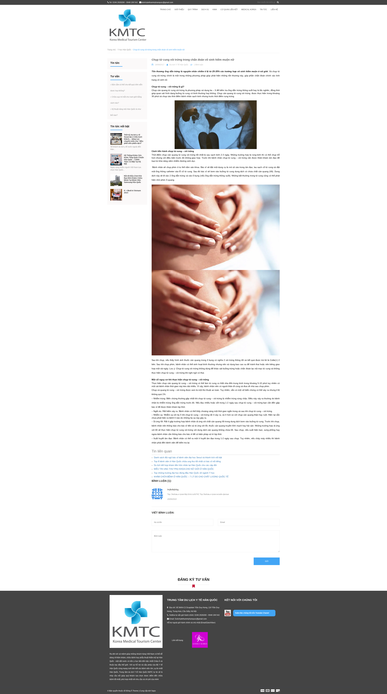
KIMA (215, 9)
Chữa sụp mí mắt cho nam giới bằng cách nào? (126, 100)
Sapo (153, 691)
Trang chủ (165, 9)
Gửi (266, 561)
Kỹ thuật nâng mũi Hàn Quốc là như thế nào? (125, 112)
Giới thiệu (179, 9)
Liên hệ (274, 9)
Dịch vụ (205, 9)
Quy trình (193, 9)
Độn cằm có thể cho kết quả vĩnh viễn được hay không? (126, 88)
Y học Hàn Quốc (124, 50)
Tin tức (263, 9)
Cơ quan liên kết (229, 9)
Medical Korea (248, 9)
